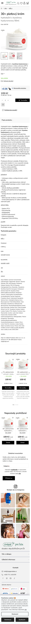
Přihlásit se (8, 478)
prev (1, 372)
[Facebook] (3, 578)
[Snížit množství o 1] (2, 100)
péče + (2, 238)
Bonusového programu (20, 88)
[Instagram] (7, 578)
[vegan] (23, 364)
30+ (2, 271)
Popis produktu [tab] (7, 120)
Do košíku (24, 100)
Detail (8, 443)
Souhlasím (22, 620)
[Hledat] (18, 3)
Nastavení (15, 614)
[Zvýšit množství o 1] (8, 100)
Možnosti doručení (8, 81)
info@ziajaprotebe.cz (10, 571)
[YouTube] (10, 578)
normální (3, 263)
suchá (7, 263)
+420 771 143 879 (10, 575)
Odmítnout (7, 620)
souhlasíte (14, 470)
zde (25, 610)
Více (2, 73)
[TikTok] (14, 578)
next (29, 372)
